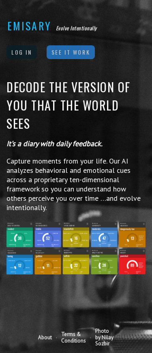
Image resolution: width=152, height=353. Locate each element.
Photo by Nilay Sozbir (104, 337)
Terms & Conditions (73, 337)
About (45, 337)
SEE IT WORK (70, 52)
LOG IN (21, 52)
